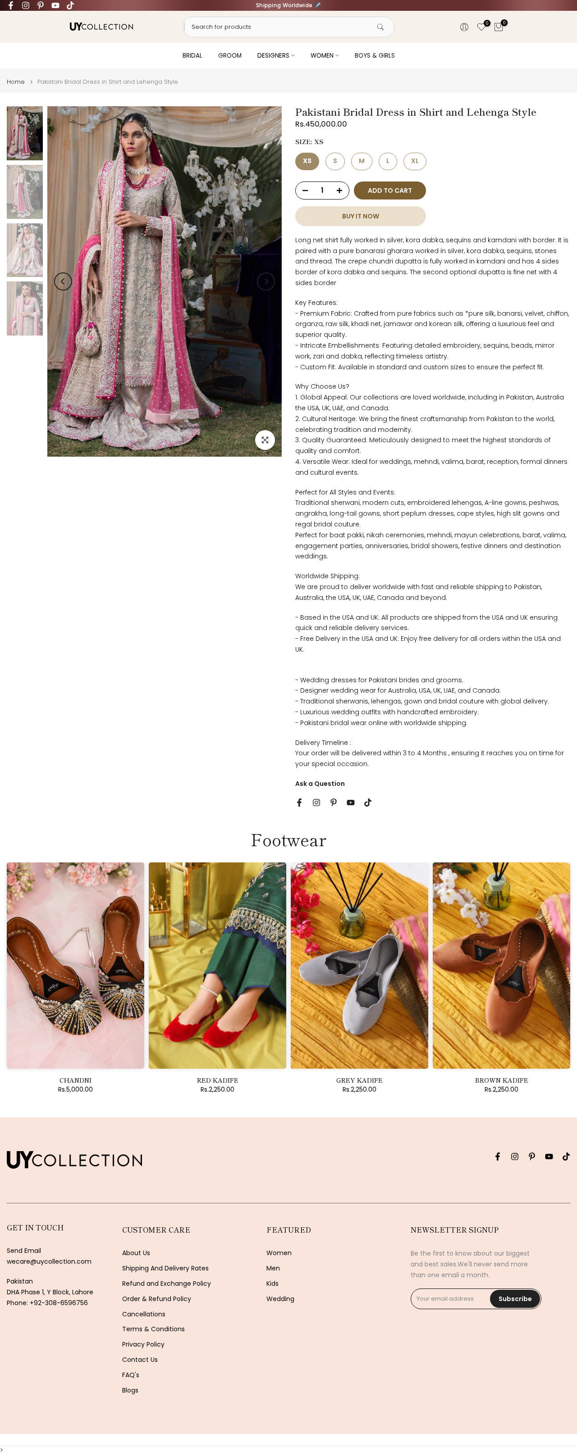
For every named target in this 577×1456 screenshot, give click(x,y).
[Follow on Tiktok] (70, 5)
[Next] (266, 281)
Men (273, 1268)
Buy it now (360, 216)
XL (415, 160)
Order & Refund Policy (156, 1299)
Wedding (280, 1299)
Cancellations (143, 1314)
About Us (136, 1253)
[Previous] (63, 281)
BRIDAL (192, 55)
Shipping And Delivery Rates (165, 1268)
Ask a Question (320, 783)
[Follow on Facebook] (11, 5)
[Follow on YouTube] (55, 5)
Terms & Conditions (153, 1329)
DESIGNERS (273, 55)
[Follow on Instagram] (26, 5)
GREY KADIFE (359, 1079)
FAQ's (130, 1375)
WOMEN (322, 55)
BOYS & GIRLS (375, 55)
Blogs (130, 1390)
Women (279, 1253)
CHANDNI (76, 1079)
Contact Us (140, 1360)
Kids (272, 1283)
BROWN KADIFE (501, 1079)
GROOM (230, 55)
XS (307, 160)
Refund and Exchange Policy (166, 1283)
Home (16, 82)
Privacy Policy (143, 1344)
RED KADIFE (217, 1079)
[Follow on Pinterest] (41, 5)
